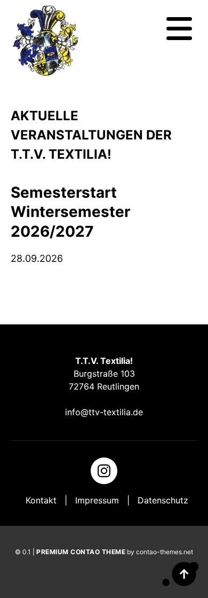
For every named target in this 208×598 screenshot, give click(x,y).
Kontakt (41, 500)
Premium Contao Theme (80, 552)
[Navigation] (179, 29)
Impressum (97, 500)
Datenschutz (163, 500)
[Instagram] (104, 470)
